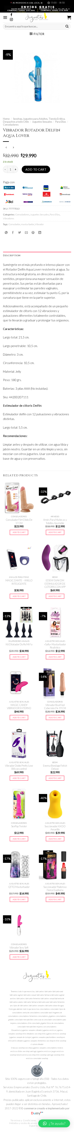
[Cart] (69, 17)
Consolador (14, 224)
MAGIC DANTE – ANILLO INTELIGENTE (19, 582)
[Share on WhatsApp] (6, 232)
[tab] (37, 255)
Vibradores (8, 218)
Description (12, 255)
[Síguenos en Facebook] (11, 15)
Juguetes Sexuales (42, 121)
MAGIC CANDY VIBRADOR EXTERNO (19, 706)
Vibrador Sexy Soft (18, 947)
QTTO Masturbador (19, 886)
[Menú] (5, 17)
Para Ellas (60, 121)
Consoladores (11, 124)
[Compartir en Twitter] (20, 232)
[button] (54, 1123)
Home (6, 118)
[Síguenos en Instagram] (11, 19)
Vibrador (39, 224)
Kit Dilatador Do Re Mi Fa (19, 644)
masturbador (27, 224)
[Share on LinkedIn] (40, 232)
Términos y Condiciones (23, 1120)
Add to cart (35, 169)
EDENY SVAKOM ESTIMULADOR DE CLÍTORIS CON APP (55, 583)
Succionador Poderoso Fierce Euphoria (55, 888)
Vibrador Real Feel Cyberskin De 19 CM (55, 706)
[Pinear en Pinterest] (33, 232)
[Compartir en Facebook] (13, 232)
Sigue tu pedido (37, 1125)
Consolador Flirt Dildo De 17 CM (19, 521)
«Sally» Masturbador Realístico (55, 646)
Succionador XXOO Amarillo (55, 828)
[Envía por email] (26, 232)
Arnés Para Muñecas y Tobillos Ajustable (55, 521)
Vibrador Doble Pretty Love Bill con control (19, 767)
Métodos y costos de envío (23, 1123)
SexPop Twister (19, 826)
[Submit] (67, 26)
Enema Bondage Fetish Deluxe (55, 767)
